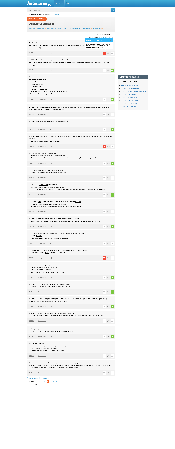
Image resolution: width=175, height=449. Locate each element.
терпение (53, 170)
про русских (97, 28)
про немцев (86, 28)
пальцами (62, 331)
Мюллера (60, 170)
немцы (36, 238)
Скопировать (42, 53)
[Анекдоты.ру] (39, 3)
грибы (51, 265)
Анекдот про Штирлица (129, 94)
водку (39, 201)
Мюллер (53, 43)
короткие (108, 37)
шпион (73, 250)
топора (76, 221)
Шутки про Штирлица (129, 97)
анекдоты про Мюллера (36, 28)
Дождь (33, 331)
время (75, 346)
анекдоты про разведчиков (72, 28)
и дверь (101, 37)
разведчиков (77, 206)
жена (65, 301)
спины (91, 221)
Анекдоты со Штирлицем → (39, 378)
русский (57, 155)
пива (40, 184)
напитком (62, 206)
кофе (54, 172)
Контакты (56, 14)
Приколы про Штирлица (130, 106)
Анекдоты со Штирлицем (130, 103)
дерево (46, 267)
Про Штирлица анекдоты (130, 88)
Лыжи (68, 158)
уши (68, 286)
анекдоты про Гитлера (54, 28)
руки (58, 313)
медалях (47, 107)
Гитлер (38, 60)
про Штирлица (32, 19)
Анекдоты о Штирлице (129, 100)
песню (57, 158)
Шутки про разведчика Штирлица (133, 91)
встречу (55, 299)
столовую (41, 363)
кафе (41, 299)
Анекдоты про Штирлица (130, 85)
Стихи (68, 3)
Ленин (47, 252)
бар (42, 77)
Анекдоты (59, 3)
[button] (51, 53)
